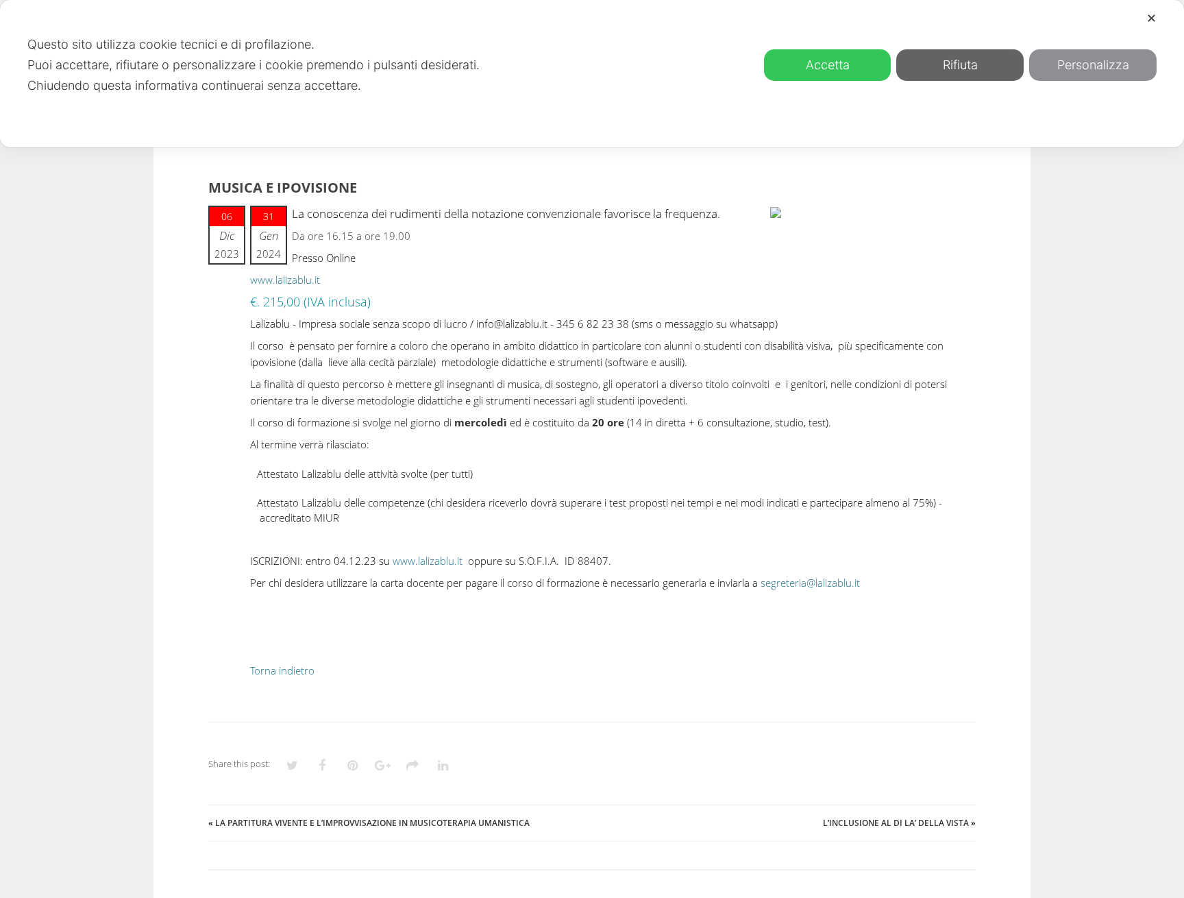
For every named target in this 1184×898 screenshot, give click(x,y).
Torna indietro (282, 670)
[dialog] (592, 73)
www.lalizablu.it (285, 280)
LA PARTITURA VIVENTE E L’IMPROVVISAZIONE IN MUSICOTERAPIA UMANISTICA (372, 823)
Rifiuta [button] (960, 65)
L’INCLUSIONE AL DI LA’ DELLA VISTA (896, 823)
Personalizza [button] (1093, 65)
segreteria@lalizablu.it (810, 583)
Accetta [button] (828, 65)
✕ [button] (1151, 18)
